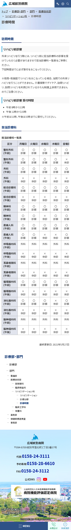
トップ (5, 11)
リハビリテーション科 (16, 16)
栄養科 (18, 410)
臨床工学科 (20, 407)
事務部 (14, 422)
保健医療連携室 (18, 418)
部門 (32, 11)
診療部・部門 (19, 11)
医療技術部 (45, 11)
